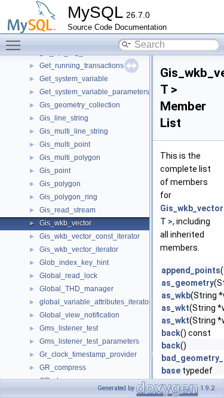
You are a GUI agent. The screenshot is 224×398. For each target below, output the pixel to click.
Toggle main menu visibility (15, 44)
